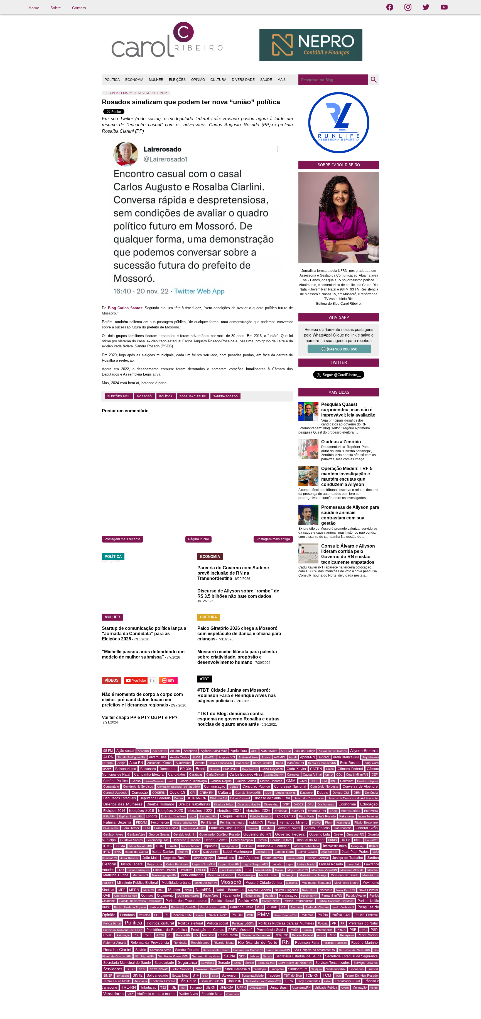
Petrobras (127, 915)
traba (327, 981)
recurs (321, 935)
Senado (224, 963)
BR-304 (186, 769)
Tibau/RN (234, 981)
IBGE (357, 840)
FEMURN (256, 822)
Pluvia (199, 915)
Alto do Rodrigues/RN (131, 757)
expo (193, 816)
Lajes (289, 864)
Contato (79, 8)
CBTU (329, 774)
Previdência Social (271, 930)
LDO (120, 870)
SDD (242, 956)
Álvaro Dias (157, 757)
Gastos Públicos (316, 828)
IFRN (160, 846)
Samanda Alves (160, 950)
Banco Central (262, 762)
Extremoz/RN (208, 816)
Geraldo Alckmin (184, 834)
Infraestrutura (335, 846)
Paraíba (270, 895)
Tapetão (274, 975)
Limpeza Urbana (164, 870)
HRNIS (332, 840)
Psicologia (123, 935)
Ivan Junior (211, 851)
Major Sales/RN (298, 870)
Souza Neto (180, 975)
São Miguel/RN (144, 956)
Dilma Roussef (240, 798)
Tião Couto (187, 981)
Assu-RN (136, 763)
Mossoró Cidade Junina (264, 883)
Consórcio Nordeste (324, 786)
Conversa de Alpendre (360, 786)
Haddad (195, 840)
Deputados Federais (154, 798)
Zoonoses (232, 994)
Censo (136, 781)
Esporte (152, 816)
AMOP (196, 757)
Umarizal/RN (257, 987)
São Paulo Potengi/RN (173, 956)
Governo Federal (290, 834)
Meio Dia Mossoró (220, 875)
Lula (248, 870)
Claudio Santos (245, 781)
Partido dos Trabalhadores (186, 901)
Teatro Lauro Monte (117, 981)
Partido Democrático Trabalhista (140, 900)
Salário (140, 950)
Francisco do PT (194, 828)
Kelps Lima (154, 864)
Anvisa (266, 757)
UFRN (241, 987)
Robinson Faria (307, 943)
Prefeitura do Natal (363, 923)
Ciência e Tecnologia (192, 781)
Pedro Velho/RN (343, 907)
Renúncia (180, 942)
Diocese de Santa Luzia (272, 798)
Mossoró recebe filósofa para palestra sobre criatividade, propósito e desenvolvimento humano (237, 657)
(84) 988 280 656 (342, 349)
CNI (324, 781)
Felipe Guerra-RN (185, 822)
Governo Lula (319, 834)
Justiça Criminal (317, 858)
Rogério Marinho (364, 943)
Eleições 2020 (170, 810)
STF (196, 975)
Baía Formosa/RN (220, 762)
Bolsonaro (148, 769)
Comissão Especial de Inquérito (178, 786)
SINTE (138, 975)
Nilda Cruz (309, 890)
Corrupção (140, 793)
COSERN (158, 792)
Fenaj (271, 822)
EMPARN (297, 810)
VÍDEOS (112, 680)
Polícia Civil (341, 915)
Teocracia (141, 981)
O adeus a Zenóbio (341, 441)
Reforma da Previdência (150, 943)
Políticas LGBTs (243, 923)
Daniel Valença (286, 792)
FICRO (316, 822)
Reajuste (281, 935)
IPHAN (373, 846)
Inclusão (247, 846)
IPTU (106, 851)
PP (334, 923)
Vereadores (113, 993)
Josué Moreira (273, 858)
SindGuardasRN (237, 969)
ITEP (195, 851)
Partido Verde (158, 907)
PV (196, 935)
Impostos (210, 846)
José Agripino (248, 858)
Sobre (55, 8)
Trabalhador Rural (347, 981)
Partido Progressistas (298, 900)
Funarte (253, 828)
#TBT (204, 679)
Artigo (121, 762)
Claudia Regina (221, 781)
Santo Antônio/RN (278, 950)
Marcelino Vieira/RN (324, 870)
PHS (157, 915)
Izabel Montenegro (237, 852)
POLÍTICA (112, 80)
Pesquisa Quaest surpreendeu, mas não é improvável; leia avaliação (348, 409)
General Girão (367, 828)
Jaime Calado (307, 851)
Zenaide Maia (212, 994)
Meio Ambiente (191, 875)
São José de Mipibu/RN (354, 950)
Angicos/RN (227, 757)
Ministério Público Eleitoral (137, 883)
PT (170, 935)
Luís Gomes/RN (230, 870)
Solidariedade (157, 975)
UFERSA (226, 987)
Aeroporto (190, 750)
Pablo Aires (211, 895)
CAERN (316, 769)
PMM (263, 914)
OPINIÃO (198, 80)
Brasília (214, 769)
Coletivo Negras (367, 781)
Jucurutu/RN (295, 858)
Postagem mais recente (122, 539)
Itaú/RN (183, 851)
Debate (322, 793)
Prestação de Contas (207, 930)
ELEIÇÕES (177, 80)
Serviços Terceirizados (332, 963)
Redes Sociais (368, 935)
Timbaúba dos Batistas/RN (263, 981)
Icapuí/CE (371, 840)
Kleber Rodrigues (177, 864)
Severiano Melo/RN (208, 969)
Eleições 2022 (199, 810)
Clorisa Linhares (271, 781)
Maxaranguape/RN (164, 875)
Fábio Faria (306, 816)
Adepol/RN (159, 750)
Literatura (186, 870)
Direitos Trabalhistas (194, 804)
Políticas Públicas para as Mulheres (286, 923)
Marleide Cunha (115, 875)
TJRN (289, 981)
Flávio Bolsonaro (366, 822)
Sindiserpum (297, 969)
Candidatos (177, 774)
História (261, 840)
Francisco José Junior (226, 828)
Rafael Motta (228, 935)
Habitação (179, 840)
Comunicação (214, 786)
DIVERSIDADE (243, 80)
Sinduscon (356, 969)
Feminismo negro (232, 822)
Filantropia (343, 822)
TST (183, 987)
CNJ (333, 781)
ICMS (107, 846)
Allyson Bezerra (364, 750)
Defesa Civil (341, 792)
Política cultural (160, 923)
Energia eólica (350, 810)
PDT (284, 907)
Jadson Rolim (284, 851)
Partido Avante (356, 895)
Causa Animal (312, 774)
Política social (217, 923)
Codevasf (346, 781)
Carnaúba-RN (274, 774)
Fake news (346, 816)
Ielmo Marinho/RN (140, 846)
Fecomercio (160, 822)
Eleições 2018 (141, 810)
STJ (205, 975)
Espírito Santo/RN (130, 816)
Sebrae (254, 956)
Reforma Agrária (114, 942)
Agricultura (239, 751)
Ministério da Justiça (313, 875)
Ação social (125, 751)
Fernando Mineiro (294, 822)
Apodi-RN (307, 757)
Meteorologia (246, 875)
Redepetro (347, 935)
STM (215, 975)
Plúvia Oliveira (217, 915)
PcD (260, 907)
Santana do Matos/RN (247, 950)
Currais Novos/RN (248, 792)
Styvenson (229, 975)
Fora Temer (130, 828)
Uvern (345, 987)
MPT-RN (148, 890)
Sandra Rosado (225, 396)
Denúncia (371, 792)
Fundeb (267, 828)
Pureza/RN (183, 935)
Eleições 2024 (118, 396)
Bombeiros (168, 769)
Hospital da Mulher (310, 840)
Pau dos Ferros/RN (213, 907)
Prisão (294, 929)
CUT (268, 792)
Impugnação (229, 846)
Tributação (148, 987)
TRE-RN (128, 987)
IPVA (117, 851)
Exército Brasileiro (173, 816)
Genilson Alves (113, 834)
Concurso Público (256, 786)
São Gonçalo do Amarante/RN (314, 950)
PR (342, 923)
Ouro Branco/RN (188, 895)
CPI (192, 792)
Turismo (196, 987)
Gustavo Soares (131, 840)
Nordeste (326, 890)
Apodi (292, 757)
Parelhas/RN (309, 895)
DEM (357, 792)
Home (34, 8)
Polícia (323, 915)
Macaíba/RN (263, 870)
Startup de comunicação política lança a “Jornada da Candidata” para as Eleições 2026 (144, 633)
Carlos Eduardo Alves (245, 774)
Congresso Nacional (290, 786)
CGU (171, 781)
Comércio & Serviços (138, 786)
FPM (146, 828)
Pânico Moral (252, 895)
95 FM (108, 751)
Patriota (176, 907)
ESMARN (109, 816)
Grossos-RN (355, 834)
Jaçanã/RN (263, 851)
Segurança (187, 962)
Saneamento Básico (216, 950)
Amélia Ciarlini (179, 757)
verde (374, 987)
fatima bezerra (368, 816)
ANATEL (209, 757)
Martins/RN (140, 875)
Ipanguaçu (358, 846)
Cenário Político (115, 781)
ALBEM (286, 750)
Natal (188, 890)
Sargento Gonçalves (206, 956)
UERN (210, 987)
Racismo (208, 935)
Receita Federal (302, 935)
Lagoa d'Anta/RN (203, 864)
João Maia (151, 858)
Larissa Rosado (331, 864)
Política (166, 396)
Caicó (330, 769)
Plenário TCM (182, 915)
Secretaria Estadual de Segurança (351, 956)
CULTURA (218, 80)
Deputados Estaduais (119, 798)
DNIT (286, 804)
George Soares (159, 834)
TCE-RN (312, 975)
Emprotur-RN (317, 810)
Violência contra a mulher (156, 994)
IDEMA (120, 846)
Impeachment (190, 846)
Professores (324, 929)
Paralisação (288, 895)
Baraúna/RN (295, 762)
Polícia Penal (112, 923)
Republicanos (200, 942)
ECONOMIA (134, 80)
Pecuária (296, 907)
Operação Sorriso (125, 895)
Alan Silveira (269, 750)
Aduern (175, 750)
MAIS (282, 80)
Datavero (306, 792)
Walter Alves (188, 994)
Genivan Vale (136, 834)
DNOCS (299, 804)
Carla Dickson (215, 774)
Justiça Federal (132, 864)
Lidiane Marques (138, 870)
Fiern (328, 822)
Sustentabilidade (253, 975)
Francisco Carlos (166, 828)
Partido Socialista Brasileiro (336, 900)
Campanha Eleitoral (149, 774)
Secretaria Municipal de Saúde (127, 963)
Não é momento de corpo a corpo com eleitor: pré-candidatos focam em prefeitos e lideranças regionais (142, 699)
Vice (130, 994)
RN (286, 942)
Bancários (242, 762)
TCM (327, 975)
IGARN (172, 846)
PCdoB (271, 907)
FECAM (141, 822)
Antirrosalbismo (248, 757)
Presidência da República (166, 930)
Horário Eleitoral (281, 840)
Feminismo (208, 822)
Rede (332, 935)
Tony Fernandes (308, 981)
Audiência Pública (159, 762)
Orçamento (165, 895)
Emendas (281, 810)
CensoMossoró (154, 781)
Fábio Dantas (285, 816)
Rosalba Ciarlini (193, 396)
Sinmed (373, 969)
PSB (353, 930)
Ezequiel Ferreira (233, 816)
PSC (363, 929)
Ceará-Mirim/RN (357, 774)
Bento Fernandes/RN (322, 762)
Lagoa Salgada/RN (255, 864)
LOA (213, 870)
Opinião (147, 895)
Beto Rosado (350, 763)
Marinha (372, 870)
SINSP (107, 975)
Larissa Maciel (306, 864)
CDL (339, 774)
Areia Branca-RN (346, 757)
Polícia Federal (366, 915)
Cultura (224, 792)
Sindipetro (277, 969)
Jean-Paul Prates (355, 852)
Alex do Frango (305, 750)
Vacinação (360, 987)
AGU (254, 750)
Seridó (249, 962)
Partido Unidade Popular (130, 907)
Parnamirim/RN (332, 895)
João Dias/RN (129, 858)
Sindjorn (316, 969)
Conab (234, 786)
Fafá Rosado (327, 816)
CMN (303, 781)
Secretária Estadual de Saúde (299, 956)
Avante (200, 762)
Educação (369, 804)
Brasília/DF (230, 769)
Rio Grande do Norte (257, 942)
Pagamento (231, 895)
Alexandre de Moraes (332, 750)
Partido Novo (270, 900)
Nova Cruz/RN (345, 890)
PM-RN (237, 915)
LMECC (201, 870)
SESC (131, 969)
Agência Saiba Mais (214, 750)
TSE (173, 987)
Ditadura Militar (223, 804)
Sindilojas (260, 969)
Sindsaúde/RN (335, 969)
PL (167, 915)
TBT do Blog (292, 975)
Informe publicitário (306, 846)
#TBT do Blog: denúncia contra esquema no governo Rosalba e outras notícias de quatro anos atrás (238, 719)
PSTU (160, 935)
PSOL (147, 935)
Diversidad (271, 804)
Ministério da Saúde (344, 875)
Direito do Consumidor (309, 798)
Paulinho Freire (241, 907)
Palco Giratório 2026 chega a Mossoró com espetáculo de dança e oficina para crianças (239, 633)
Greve (338, 834)
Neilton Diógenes (286, 890)
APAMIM (279, 757)
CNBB (314, 781)
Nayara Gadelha (259, 890)
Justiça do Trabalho (347, 858)
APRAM (324, 757)
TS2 (163, 987)
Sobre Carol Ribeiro (339, 165)
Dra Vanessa (326, 804)
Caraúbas (196, 774)
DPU (310, 804)
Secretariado (164, 963)
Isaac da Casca (136, 851)
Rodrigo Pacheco (335, 942)
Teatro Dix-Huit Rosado (361, 975)
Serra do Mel (266, 962)
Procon (307, 929)
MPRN (134, 890)
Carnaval (293, 774)
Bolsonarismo (125, 769)
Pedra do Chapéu (317, 907)
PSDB (107, 935)
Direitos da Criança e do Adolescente (353, 798)
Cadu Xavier (296, 769)
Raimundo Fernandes (256, 935)
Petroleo (144, 915)
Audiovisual (183, 762)
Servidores (112, 969)
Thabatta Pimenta (163, 981)
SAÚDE (266, 80)
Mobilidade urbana (176, 883)
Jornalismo (225, 858)
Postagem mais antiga (273, 539)
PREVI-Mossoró (240, 930)
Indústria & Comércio (273, 846)
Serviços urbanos (366, 962)
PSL (136, 935)
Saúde (229, 956)
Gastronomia (342, 828)
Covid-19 (177, 792)
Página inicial (198, 539)
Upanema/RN (301, 987)
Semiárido (207, 962)
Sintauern (122, 975)
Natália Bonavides (230, 890)
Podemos (307, 915)
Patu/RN (190, 907)
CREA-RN (206, 792)
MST (161, 890)
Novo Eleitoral (368, 890)
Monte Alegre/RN (206, 882)
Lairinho (277, 864)
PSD (374, 930)
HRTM (345, 840)
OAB (106, 895)
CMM (291, 780)
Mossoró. (292, 882)
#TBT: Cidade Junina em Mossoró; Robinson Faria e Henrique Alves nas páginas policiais (236, 695)
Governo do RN (257, 834)
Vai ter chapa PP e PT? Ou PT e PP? (140, 717)
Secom (267, 956)
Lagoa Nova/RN (228, 864)
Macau (279, 870)
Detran (178, 798)
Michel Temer (268, 875)
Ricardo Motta (224, 942)
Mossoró (145, 396)
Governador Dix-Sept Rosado (219, 834)
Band (279, 762)
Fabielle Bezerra (260, 816)
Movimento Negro (346, 882)
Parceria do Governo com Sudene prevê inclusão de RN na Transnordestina (233, 573)
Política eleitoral (190, 923)
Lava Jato (353, 864)
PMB (250, 915)
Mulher (174, 889)
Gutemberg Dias (157, 840)
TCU (338, 975)
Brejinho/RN (249, 769)
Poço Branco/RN (285, 915)
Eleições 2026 (258, 810)
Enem (333, 810)
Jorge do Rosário (176, 858)
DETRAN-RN (196, 798)
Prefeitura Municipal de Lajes (122, 929)
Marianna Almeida (352, 870)
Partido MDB (248, 901)
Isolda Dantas (163, 852)
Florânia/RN (110, 828)
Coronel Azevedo (115, 792)
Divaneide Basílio (248, 804)
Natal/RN (204, 889)
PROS (341, 929)
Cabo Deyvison (272, 769)
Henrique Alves (215, 840)
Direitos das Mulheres (123, 804)
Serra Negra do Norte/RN (294, 962)
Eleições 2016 (114, 811)
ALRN (108, 757)
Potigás (323, 923)
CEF (375, 774)
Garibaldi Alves (288, 828)
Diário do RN (218, 798)
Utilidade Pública (326, 987)
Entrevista (371, 810)
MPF (121, 890)
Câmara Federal (350, 769)
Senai (237, 962)
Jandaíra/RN (329, 851)
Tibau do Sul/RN (211, 981)
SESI (142, 969)
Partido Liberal (222, 901)
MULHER (156, 80)
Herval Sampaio (241, 840)
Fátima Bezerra (117, 822)
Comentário (111, 786)
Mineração (288, 875)
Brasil (200, 768)
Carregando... (112, 561)
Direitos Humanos (160, 804)
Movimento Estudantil (316, 882)
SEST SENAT (158, 969)
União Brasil (278, 987)
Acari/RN (143, 750)
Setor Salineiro (181, 969)
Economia (347, 804)
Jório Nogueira (203, 858)
